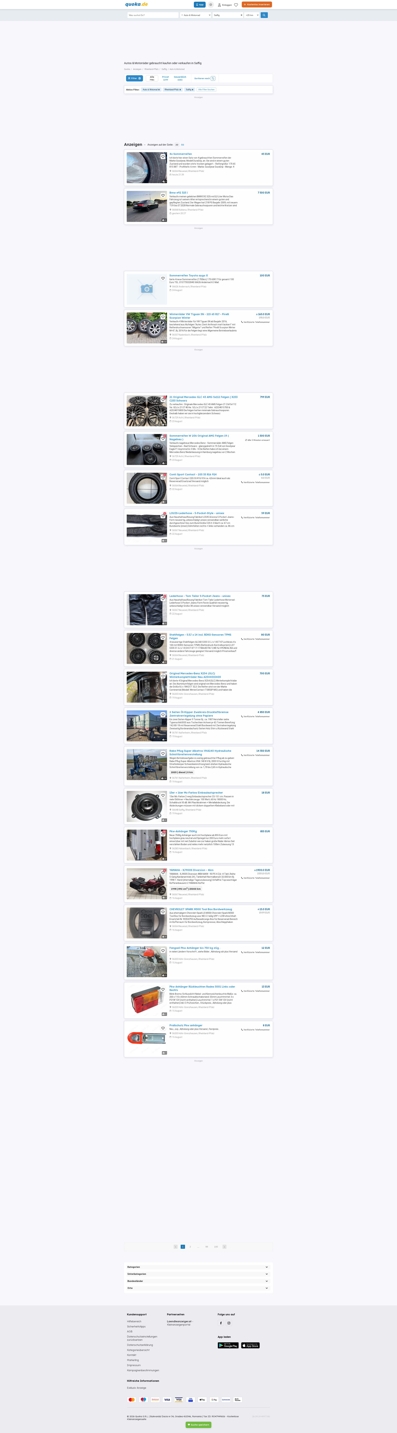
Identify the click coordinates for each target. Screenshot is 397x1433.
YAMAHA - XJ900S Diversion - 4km (192, 870)
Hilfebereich (134, 1321)
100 (216, 1246)
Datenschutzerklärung (140, 1344)
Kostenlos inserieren (258, 4)
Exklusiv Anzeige (136, 1387)
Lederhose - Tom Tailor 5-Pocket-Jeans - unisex (200, 596)
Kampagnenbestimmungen (143, 1370)
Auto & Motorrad (150, 89)
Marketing (133, 1360)
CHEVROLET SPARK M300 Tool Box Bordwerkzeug (201, 909)
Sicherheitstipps (136, 1326)
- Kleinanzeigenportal (180, 1323)
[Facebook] (221, 1323)
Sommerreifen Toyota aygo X (189, 275)
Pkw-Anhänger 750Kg (183, 831)
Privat (165, 78)
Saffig (188, 89)
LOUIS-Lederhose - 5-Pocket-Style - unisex (197, 513)
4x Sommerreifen (181, 153)
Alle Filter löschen (206, 89)
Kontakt (131, 1355)
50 (182, 144)
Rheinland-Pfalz (172, 89)
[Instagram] (229, 1323)
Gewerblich (180, 78)
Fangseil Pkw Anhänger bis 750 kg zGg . (195, 947)
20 (177, 144)
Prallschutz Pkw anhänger (186, 1025)
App (201, 4)
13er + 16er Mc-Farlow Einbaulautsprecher (196, 792)
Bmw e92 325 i (179, 192)
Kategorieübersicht (138, 1350)
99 (206, 1246)
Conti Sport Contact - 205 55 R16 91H (193, 474)
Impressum (134, 1365)
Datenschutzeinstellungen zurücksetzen (142, 1338)
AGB (129, 1331)
